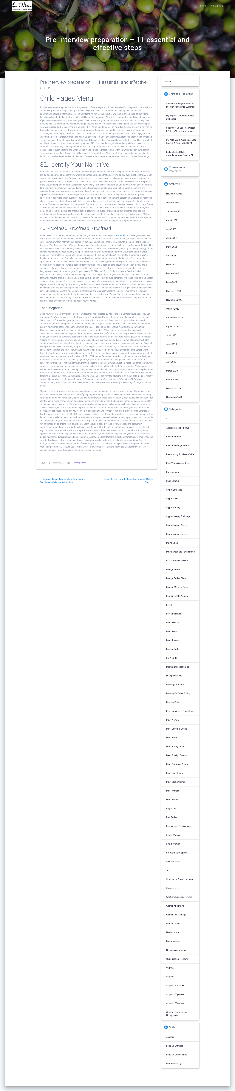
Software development (177, 852)
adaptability (121, 235)
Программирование (176, 950)
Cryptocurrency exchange (178, 516)
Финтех (170, 968)
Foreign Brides (173, 569)
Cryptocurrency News (176, 525)
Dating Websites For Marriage (180, 551)
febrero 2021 (172, 273)
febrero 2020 (172, 379)
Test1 (169, 870)
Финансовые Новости (177, 959)
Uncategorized (79, 463)
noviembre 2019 (174, 397)
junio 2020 (171, 344)
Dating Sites (172, 543)
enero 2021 (171, 282)
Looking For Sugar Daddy (178, 693)
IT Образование (174, 675)
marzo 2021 (172, 264)
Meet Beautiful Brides (176, 729)
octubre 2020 (172, 309)
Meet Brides (172, 737)
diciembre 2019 (173, 388)
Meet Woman (172, 790)
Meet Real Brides (174, 773)
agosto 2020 (172, 326)
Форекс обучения (175, 1003)
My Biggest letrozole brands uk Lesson (180, 117)
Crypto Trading (173, 507)
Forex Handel (172, 622)
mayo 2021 (171, 247)
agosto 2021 (172, 220)
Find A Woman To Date (177, 560)
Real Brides (171, 817)
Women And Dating (175, 906)
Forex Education (173, 613)
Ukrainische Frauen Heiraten (179, 879)
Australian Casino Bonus (177, 428)
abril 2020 (171, 362)
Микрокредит (173, 941)
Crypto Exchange (174, 490)
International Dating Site (177, 667)
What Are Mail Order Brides (179, 897)
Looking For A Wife (175, 684)
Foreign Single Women (177, 596)
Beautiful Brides (173, 436)
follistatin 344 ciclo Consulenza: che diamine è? (179, 154)
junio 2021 (171, 238)
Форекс (170, 976)
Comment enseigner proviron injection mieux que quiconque (181, 105)
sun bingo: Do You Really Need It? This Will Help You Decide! (180, 129)
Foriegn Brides (173, 649)
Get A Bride (171, 658)
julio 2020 (171, 335)
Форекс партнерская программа (176, 1014)
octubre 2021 (172, 202)
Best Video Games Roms (178, 463)
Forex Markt (172, 631)
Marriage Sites (173, 702)
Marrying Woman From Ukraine (180, 711)
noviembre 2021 (174, 193)
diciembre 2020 (173, 291)
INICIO (203, 6)
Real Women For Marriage (178, 826)
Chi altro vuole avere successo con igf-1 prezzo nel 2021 (181, 141)
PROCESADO (217, 6)
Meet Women (172, 799)
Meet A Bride (172, 720)
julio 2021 (171, 229)
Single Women (173, 844)
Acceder (170, 1037)
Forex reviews (173, 640)
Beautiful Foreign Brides (177, 445)
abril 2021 (171, 255)
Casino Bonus (172, 481)
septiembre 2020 (174, 317)
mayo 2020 (171, 353)
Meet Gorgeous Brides (177, 764)
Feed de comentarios (176, 1054)
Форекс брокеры (175, 985)
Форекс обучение (175, 994)
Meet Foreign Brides (176, 746)
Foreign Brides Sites (176, 578)
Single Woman (173, 835)
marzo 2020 (172, 370)
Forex (169, 605)
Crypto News (172, 498)
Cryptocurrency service (177, 534)
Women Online (173, 923)
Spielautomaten (173, 861)
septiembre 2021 (174, 211)
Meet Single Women (175, 782)
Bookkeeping (172, 472)
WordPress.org (173, 1063)
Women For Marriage (176, 914)
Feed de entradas (174, 1046)
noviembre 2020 (174, 300)
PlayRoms (171, 808)
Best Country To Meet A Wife (180, 454)
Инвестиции (172, 932)
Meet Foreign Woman (176, 755)
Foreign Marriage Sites (177, 587)
